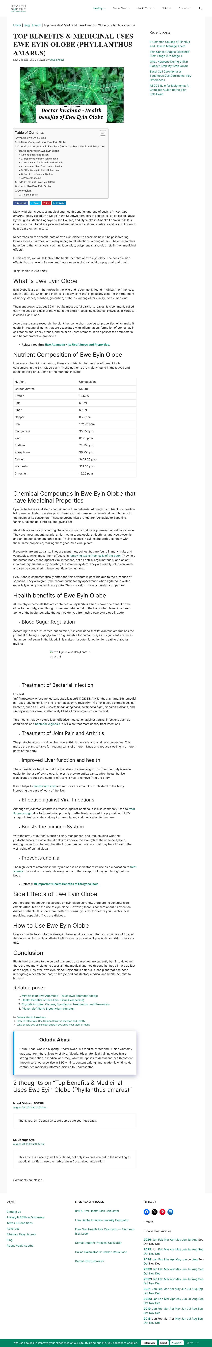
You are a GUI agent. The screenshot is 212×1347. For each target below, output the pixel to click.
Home (17, 25)
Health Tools (144, 8)
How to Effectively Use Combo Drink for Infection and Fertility (51, 1021)
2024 (147, 1259)
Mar (166, 1239)
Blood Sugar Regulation (36, 154)
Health (36, 25)
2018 (147, 1318)
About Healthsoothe (20, 1245)
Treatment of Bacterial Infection (41, 158)
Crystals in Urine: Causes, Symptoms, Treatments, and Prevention (66, 1004)
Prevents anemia (32, 178)
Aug (194, 1239)
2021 (147, 1289)
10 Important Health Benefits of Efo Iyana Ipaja (66, 884)
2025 (147, 1249)
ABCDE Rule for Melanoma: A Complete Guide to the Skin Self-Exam (169, 90)
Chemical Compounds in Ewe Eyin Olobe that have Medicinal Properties (61, 146)
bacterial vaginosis (47, 724)
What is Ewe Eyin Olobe (31, 137)
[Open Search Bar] (200, 8)
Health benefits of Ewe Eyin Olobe (38, 150)
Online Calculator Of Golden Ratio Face (101, 1252)
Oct (146, 1253)
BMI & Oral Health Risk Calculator (97, 1211)
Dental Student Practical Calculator (98, 1242)
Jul (189, 1239)
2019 (147, 1308)
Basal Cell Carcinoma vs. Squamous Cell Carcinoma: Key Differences (170, 76)
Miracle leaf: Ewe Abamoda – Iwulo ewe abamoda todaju (60, 995)
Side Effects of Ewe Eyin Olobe (36, 182)
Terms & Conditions (20, 1223)
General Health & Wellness (31, 1017)
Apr (172, 1239)
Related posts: (30, 194)
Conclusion (24, 190)
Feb (160, 1239)
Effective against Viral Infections (41, 170)
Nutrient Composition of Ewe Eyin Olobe (42, 142)
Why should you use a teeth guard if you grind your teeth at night (53, 1024)
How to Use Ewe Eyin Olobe (34, 186)
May (178, 1239)
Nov (151, 1253)
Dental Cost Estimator (89, 1261)
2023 (147, 1269)
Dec (157, 1253)
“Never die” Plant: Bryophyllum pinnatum (48, 1008)
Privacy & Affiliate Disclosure (26, 1217)
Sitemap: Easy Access (21, 1234)
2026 (147, 1239)
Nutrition (167, 8)
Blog (27, 25)
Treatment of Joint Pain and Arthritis (43, 162)
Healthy (97, 8)
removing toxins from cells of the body (95, 555)
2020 (147, 1299)
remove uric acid (44, 786)
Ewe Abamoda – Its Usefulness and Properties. (77, 344)
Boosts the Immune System (38, 174)
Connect (184, 8)
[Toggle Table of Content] (101, 133)
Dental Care (120, 8)
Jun (184, 1239)
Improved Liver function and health (43, 166)
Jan (155, 1239)
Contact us (14, 1211)
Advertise (13, 1228)
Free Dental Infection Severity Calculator (102, 1220)
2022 (147, 1279)
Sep (200, 1249)
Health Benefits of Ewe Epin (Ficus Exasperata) (53, 1000)
